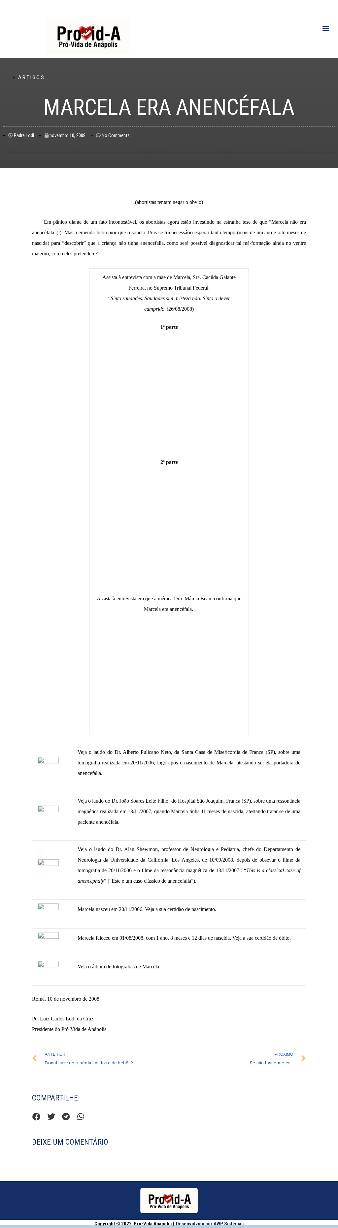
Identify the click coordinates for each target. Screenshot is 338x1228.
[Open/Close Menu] (325, 29)
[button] (36, 1116)
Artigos (31, 77)
